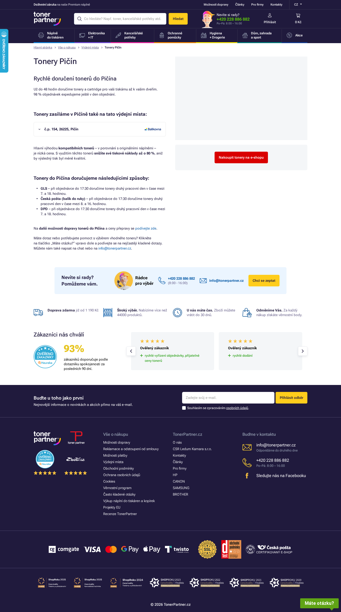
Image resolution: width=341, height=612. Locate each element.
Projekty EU (111, 507)
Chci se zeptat (264, 281)
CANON (179, 481)
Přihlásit (270, 22)
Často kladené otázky (119, 494)
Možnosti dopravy (216, 4)
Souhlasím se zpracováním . (218, 408)
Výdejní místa (90, 47)
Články (239, 4)
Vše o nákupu (67, 47)
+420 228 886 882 (233, 19)
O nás (177, 442)
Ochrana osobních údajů (121, 475)
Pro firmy (257, 4)
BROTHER (180, 494)
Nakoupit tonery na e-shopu (241, 157)
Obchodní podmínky (118, 468)
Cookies (109, 481)
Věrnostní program (117, 488)
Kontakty (276, 4)
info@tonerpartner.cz (114, 248)
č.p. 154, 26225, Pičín (61, 129)
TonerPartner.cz (187, 434)
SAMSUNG (181, 488)
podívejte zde (145, 228)
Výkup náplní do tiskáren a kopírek (129, 501)
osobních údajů (237, 408)
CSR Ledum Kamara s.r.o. (192, 449)
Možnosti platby (115, 455)
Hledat (178, 19)
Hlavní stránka (43, 47)
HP (175, 475)
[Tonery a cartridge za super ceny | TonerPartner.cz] (47, 19)
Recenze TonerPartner (120, 514)
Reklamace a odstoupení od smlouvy (131, 449)
